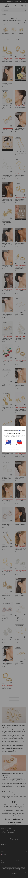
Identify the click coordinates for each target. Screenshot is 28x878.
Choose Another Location (14, 449)
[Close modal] (24, 428)
